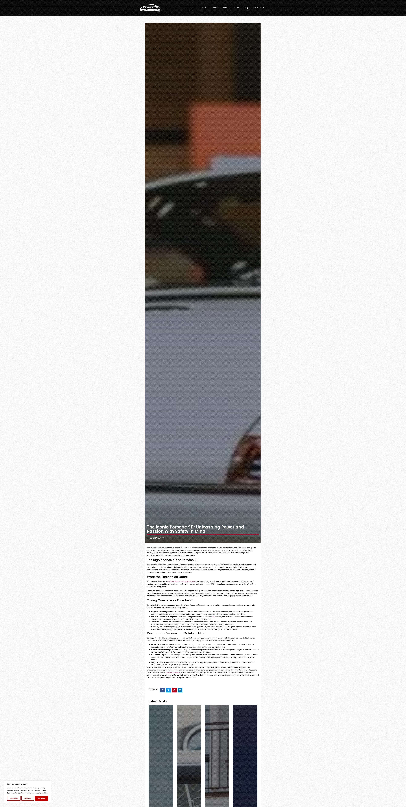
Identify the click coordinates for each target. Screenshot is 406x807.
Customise (14, 798)
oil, (213, 616)
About (214, 8)
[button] (162, 690)
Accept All (41, 798)
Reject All (27, 798)
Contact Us (258, 8)
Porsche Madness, (172, 672)
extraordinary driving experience (181, 581)
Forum (226, 8)
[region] (27, 792)
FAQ (246, 8)
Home (203, 8)
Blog (236, 8)
